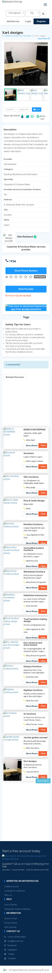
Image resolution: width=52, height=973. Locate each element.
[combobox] (15, 14)
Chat (37, 109)
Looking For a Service (14, 891)
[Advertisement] (26, 406)
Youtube (11, 958)
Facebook (10, 945)
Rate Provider (26, 289)
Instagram (11, 950)
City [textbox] (32, 13)
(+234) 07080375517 (16, 937)
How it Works (10, 905)
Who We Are (10, 927)
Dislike (24, 109)
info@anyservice (14, 941)
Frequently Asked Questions (17, 909)
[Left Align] (43, 13)
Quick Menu (43, 781)
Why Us (8, 895)
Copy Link (42, 117)
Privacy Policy (10, 923)
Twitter (10, 954)
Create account (11, 886)
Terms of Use (10, 918)
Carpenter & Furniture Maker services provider (26, 248)
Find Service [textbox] (14, 13)
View (43, 445)
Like (10, 109)
